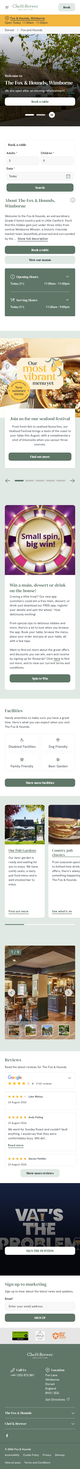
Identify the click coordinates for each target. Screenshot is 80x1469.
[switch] (70, 739)
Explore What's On (40, 101)
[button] (29, 114)
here (57, 659)
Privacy (47, 1455)
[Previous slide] (8, 481)
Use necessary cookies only (40, 800)
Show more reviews (40, 1173)
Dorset (9, 30)
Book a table (40, 250)
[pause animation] (52, 115)
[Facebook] (7, 1435)
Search (40, 187)
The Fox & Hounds (18, 1413)
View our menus (40, 260)
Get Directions (55, 1399)
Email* (9, 1299)
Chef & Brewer (15, 1423)
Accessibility (12, 1455)
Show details (60, 776)
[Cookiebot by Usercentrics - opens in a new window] (59, 665)
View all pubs (13, 1462)
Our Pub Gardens (22, 850)
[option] (14, 1030)
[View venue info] (72, 204)
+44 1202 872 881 (22, 1375)
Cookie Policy (31, 1455)
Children (47, 153)
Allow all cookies (40, 788)
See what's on (62, 911)
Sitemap (60, 1455)
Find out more (40, 457)
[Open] (7, 7)
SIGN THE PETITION (40, 1251)
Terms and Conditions (37, 1462)
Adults (12, 153)
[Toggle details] (70, 1077)
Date (11, 169)
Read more (16, 1145)
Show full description (33, 239)
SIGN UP (40, 1318)
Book (66, 7)
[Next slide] (72, 481)
